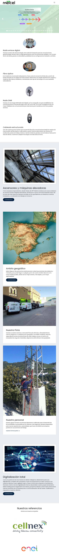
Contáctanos (9, 199)
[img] (2, 19)
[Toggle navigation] (54, 2)
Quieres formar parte (12, 430)
